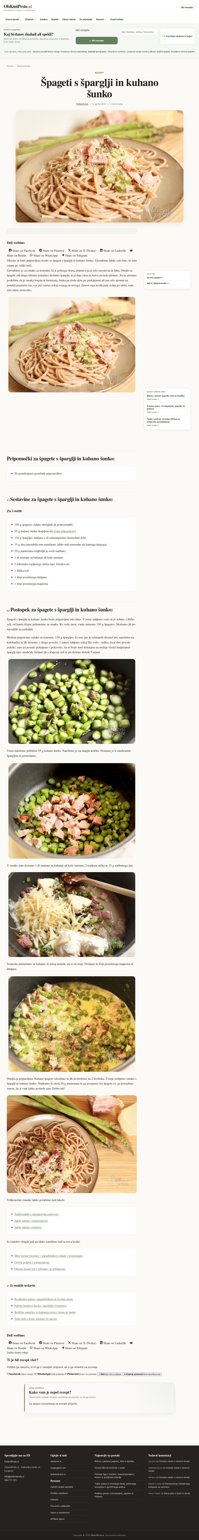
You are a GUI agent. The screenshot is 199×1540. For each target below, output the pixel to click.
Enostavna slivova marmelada (74, 52)
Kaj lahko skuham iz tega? (177, 36)
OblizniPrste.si (11, 1461)
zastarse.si (56, 1461)
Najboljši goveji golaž (97, 52)
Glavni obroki (14, 19)
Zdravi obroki (69, 19)
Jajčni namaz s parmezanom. (31, 1221)
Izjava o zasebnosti (60, 1512)
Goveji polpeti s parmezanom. (32, 1262)
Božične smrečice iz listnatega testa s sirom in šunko (45, 1312)
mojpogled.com (58, 1468)
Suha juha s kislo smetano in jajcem (35, 1319)
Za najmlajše (85, 19)
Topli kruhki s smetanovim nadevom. (36, 1214)
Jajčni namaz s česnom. (28, 1227)
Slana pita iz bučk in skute (177, 1493)
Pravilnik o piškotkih (60, 1506)
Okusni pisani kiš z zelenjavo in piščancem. (40, 1269)
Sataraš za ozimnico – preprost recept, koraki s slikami (132, 52)
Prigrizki (30, 19)
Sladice (44, 19)
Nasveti (101, 19)
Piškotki (54, 1499)
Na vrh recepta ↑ (155, 277)
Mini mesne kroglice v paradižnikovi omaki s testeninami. (48, 1256)
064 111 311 (10, 1480)
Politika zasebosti (59, 1493)
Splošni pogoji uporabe (62, 1487)
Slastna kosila (23, 66)
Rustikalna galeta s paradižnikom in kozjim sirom (43, 1299)
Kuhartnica (82, 104)
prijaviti (72, 1403)
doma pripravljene (64, 531)
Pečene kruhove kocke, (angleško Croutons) (40, 1306)
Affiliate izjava (58, 1519)
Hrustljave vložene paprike (183, 52)
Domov (10, 66)
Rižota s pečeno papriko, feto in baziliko (114, 1461)
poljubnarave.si (58, 1474)
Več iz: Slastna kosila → (158, 283)
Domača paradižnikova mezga (46, 52)
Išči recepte (187, 7)
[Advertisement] (72, 418)
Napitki (55, 19)
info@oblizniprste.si (14, 1476)
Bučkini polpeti (163, 52)
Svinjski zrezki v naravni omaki (174, 1461)
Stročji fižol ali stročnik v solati (110, 1468)
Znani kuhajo (116, 19)
